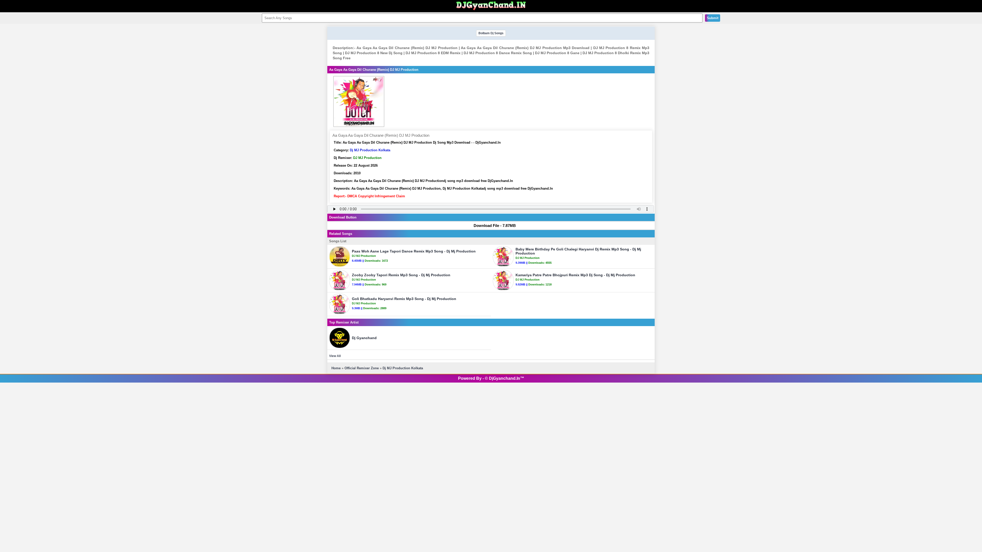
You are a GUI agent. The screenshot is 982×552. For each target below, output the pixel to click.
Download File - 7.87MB (495, 225)
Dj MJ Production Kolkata (370, 150)
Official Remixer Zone (361, 368)
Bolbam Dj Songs (491, 33)
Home (336, 368)
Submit (712, 18)
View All (335, 356)
